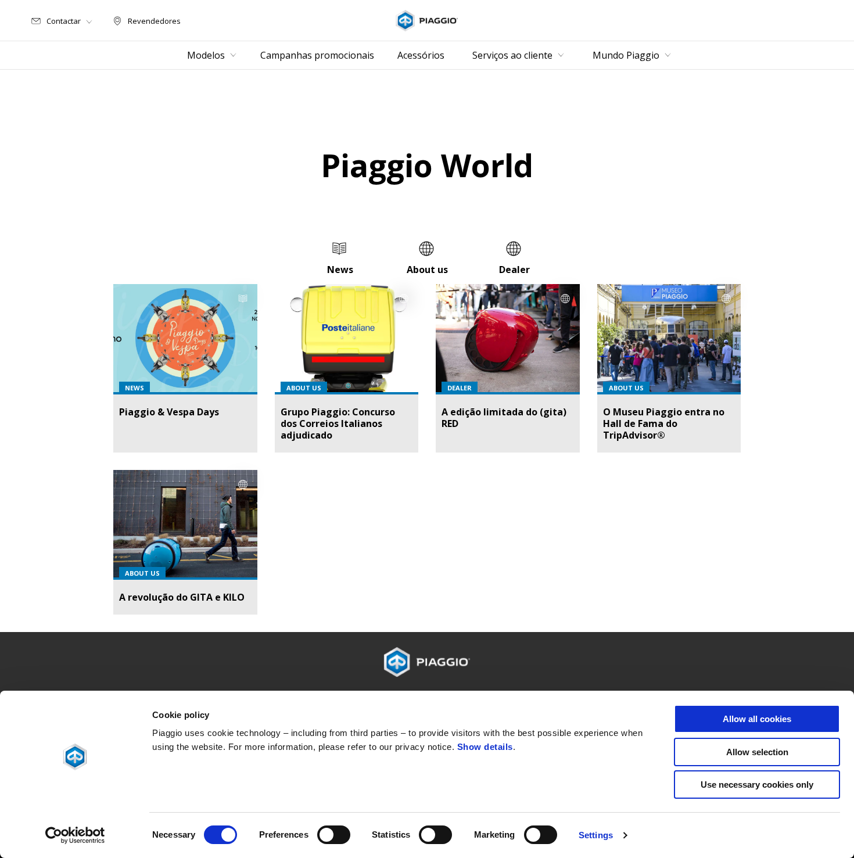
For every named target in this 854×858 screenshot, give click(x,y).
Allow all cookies (757, 719)
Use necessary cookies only (757, 784)
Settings (596, 835)
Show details (485, 747)
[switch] (333, 834)
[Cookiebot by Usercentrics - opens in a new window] (75, 835)
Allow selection (757, 752)
